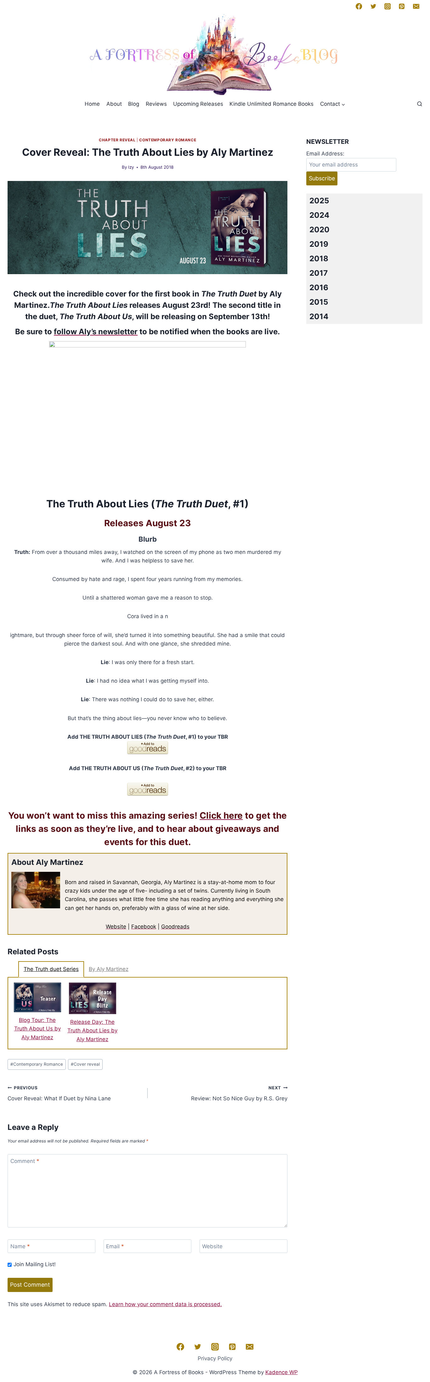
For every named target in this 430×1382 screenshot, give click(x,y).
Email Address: (325, 153)
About (114, 104)
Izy (131, 167)
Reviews (156, 104)
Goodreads (175, 926)
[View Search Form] (419, 104)
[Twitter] (373, 6)
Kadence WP (281, 1372)
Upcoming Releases (198, 104)
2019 (318, 244)
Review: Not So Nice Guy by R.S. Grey (239, 1093)
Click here (221, 815)
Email (115, 1246)
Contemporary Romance (36, 1064)
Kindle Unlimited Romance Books (271, 104)
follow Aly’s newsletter (96, 331)
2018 (318, 258)
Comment (24, 1161)
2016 (318, 287)
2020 (319, 229)
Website (116, 926)
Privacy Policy (215, 1358)
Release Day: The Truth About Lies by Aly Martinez (92, 1030)
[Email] (416, 6)
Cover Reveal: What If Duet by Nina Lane (59, 1093)
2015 (318, 302)
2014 (318, 316)
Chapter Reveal (117, 140)
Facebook (143, 926)
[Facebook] (359, 6)
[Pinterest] (401, 6)
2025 (319, 200)
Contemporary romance (167, 140)
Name (20, 1246)
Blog (133, 104)
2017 (318, 273)
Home (92, 104)
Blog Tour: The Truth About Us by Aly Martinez (37, 1028)
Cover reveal (85, 1064)
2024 (319, 215)
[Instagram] (387, 6)
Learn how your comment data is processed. (165, 1304)
